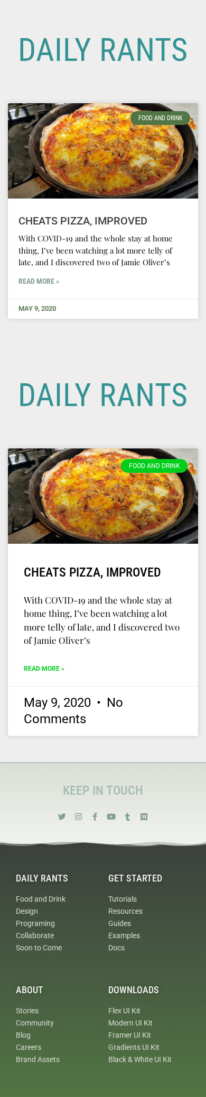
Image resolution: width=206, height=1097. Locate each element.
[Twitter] (62, 817)
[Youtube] (111, 817)
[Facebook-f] (95, 817)
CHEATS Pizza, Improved (82, 220)
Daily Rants (42, 878)
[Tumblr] (128, 817)
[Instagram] (78, 817)
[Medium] (144, 817)
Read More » (38, 281)
